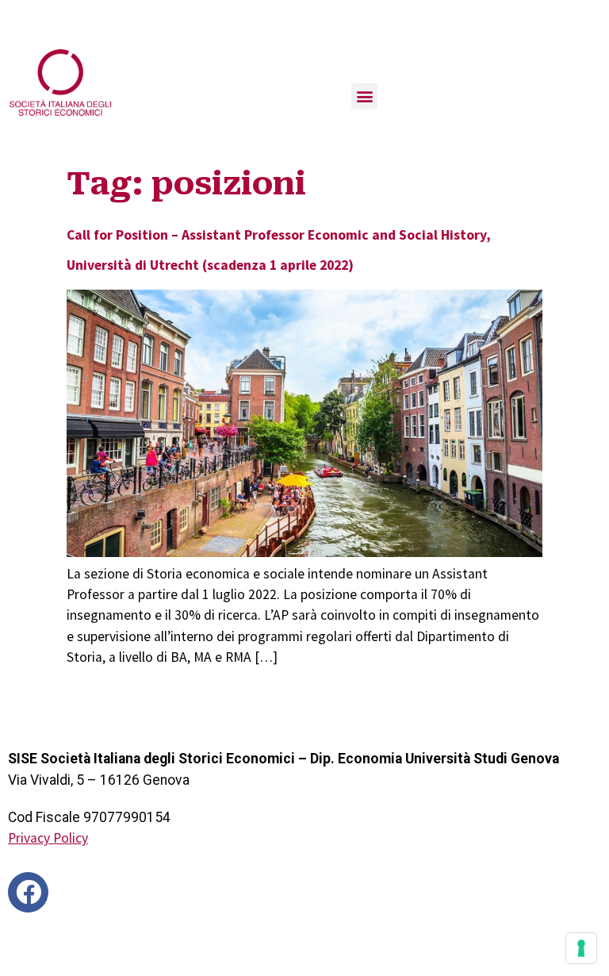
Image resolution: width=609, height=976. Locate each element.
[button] (364, 96)
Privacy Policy (48, 838)
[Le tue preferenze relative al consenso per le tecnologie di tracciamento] (581, 948)
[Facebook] (28, 892)
